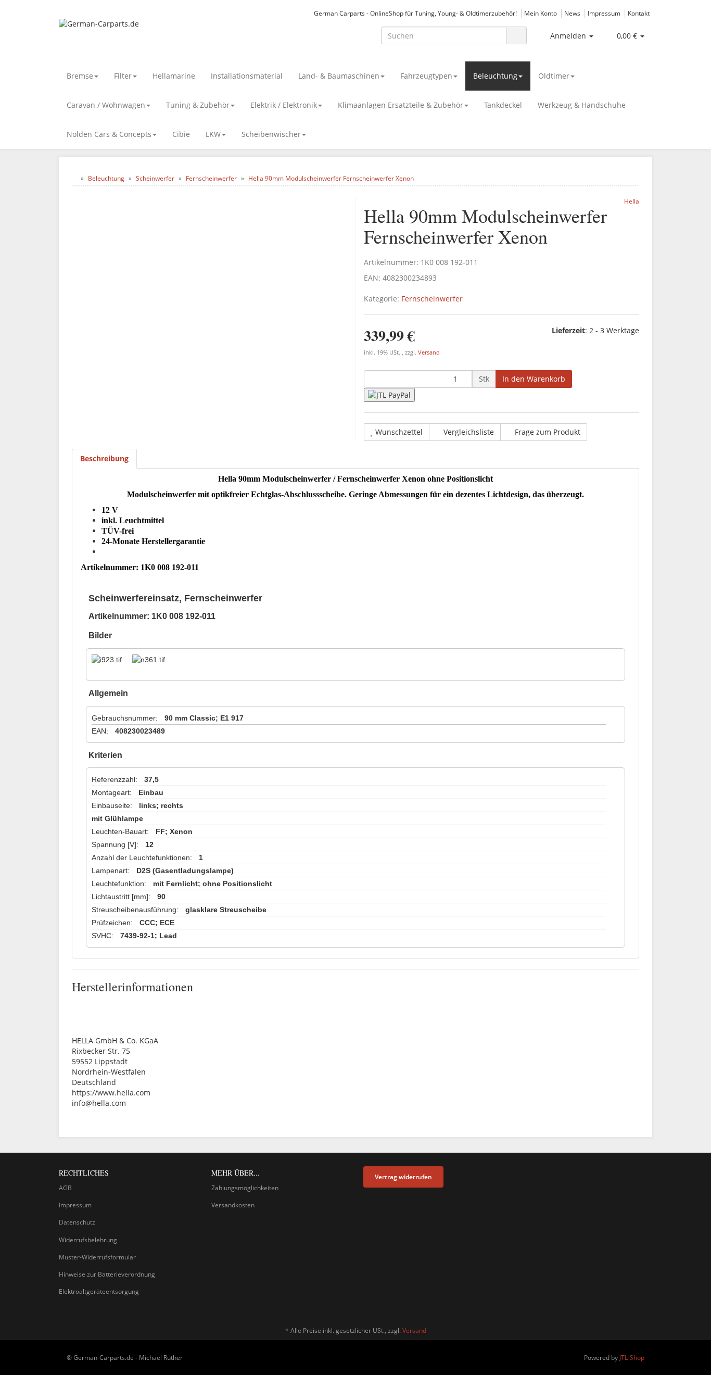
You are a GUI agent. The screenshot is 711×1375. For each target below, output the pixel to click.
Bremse (80, 76)
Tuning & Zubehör (198, 105)
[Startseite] (74, 178)
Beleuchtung (495, 76)
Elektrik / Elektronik (283, 105)
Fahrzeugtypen (426, 76)
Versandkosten (233, 1205)
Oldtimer (553, 76)
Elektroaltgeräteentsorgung (99, 1291)
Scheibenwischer (271, 134)
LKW (213, 134)
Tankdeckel (503, 105)
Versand (429, 352)
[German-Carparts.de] (152, 34)
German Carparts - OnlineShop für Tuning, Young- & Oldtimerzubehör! (415, 13)
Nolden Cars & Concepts (109, 134)
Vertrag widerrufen (403, 1176)
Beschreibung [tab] (104, 458)
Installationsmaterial (247, 76)
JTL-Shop (631, 1357)
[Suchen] (516, 36)
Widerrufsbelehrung (88, 1239)
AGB (65, 1187)
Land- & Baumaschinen (338, 76)
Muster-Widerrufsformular (97, 1257)
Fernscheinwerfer (432, 299)
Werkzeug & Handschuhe (582, 105)
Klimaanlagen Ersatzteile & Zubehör (400, 105)
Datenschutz (77, 1222)
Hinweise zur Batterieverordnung (107, 1274)
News (572, 13)
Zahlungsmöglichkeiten (244, 1187)
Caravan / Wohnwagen (106, 105)
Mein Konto (540, 13)
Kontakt (639, 13)
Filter (123, 76)
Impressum (604, 13)
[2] (389, 395)
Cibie (181, 134)
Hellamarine (174, 76)
